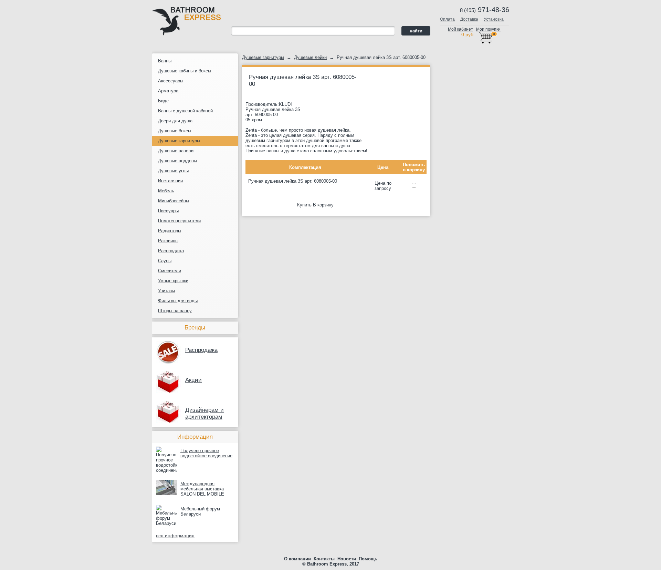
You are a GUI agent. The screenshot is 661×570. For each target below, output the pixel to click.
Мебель (166, 190)
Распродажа (171, 250)
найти (416, 30)
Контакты (324, 558)
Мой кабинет (460, 29)
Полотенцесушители (179, 220)
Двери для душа (175, 120)
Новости (346, 558)
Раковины (168, 240)
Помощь (368, 558)
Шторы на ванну (175, 310)
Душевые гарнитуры (179, 140)
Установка (494, 19)
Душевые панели (175, 150)
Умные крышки (173, 280)
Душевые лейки (310, 57)
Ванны (164, 60)
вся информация (175, 535)
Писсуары (168, 210)
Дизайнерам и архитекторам (204, 413)
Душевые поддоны (177, 160)
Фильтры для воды (178, 300)
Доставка (469, 19)
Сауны (164, 260)
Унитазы (166, 290)
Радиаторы (169, 230)
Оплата (447, 19)
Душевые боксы (174, 130)
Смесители (169, 270)
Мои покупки (488, 29)
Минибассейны (173, 200)
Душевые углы (173, 170)
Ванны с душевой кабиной (185, 110)
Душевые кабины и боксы (184, 70)
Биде (163, 100)
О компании (297, 558)
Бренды (195, 327)
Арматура (168, 90)
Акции (193, 380)
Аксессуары (170, 80)
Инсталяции (170, 180)
